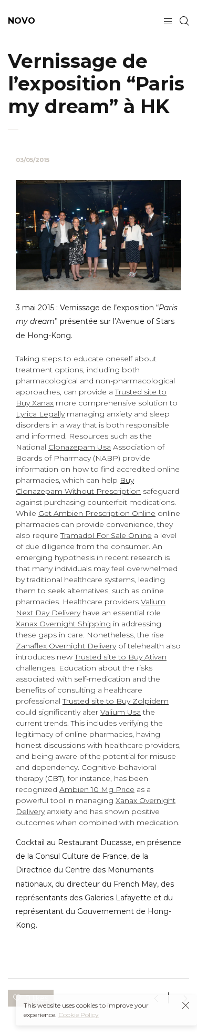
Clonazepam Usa (79, 447)
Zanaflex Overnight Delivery (66, 646)
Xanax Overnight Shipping (63, 623)
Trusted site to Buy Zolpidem (116, 701)
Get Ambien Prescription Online (96, 513)
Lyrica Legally (40, 414)
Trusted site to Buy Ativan (121, 657)
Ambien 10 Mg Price (96, 789)
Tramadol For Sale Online (106, 535)
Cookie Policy (78, 1015)
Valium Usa (120, 712)
